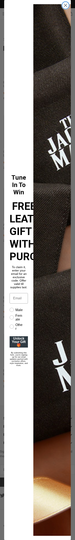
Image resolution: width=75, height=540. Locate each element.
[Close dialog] (65, 5)
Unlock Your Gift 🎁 (19, 342)
